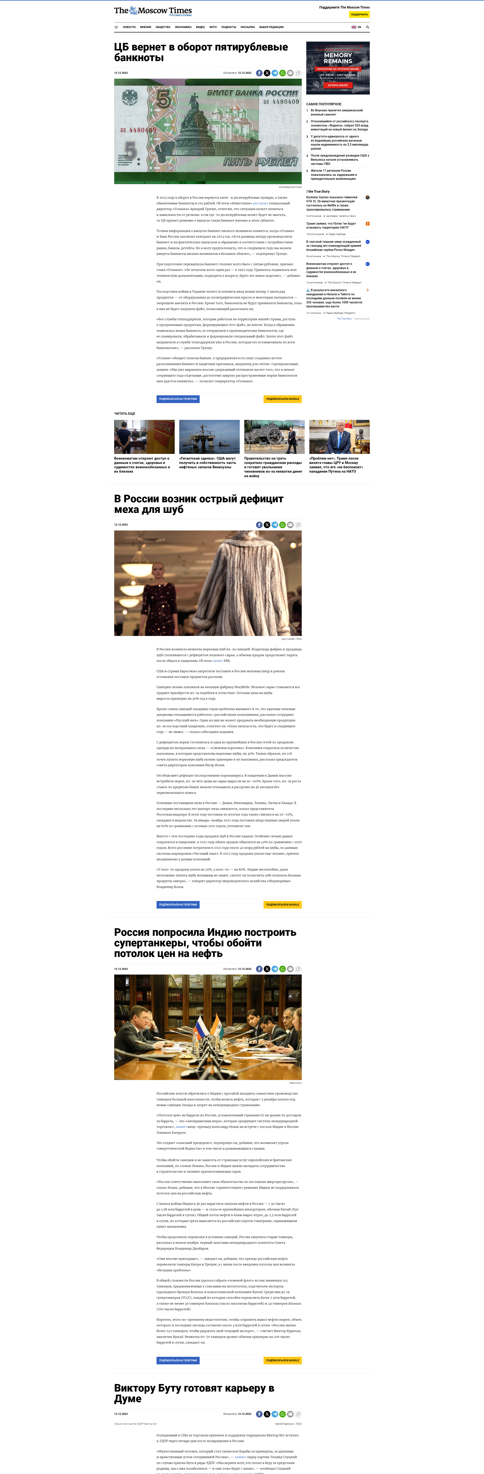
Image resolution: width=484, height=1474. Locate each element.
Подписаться (242, 759)
